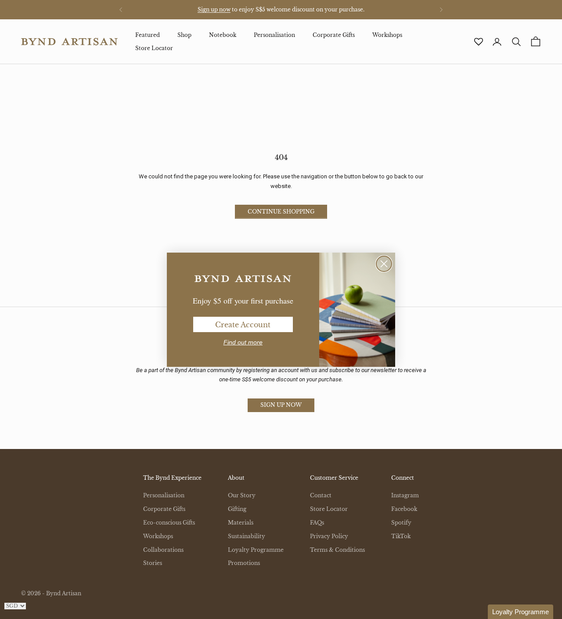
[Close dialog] (384, 263)
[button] (520, 612)
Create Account (242, 324)
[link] (243, 279)
